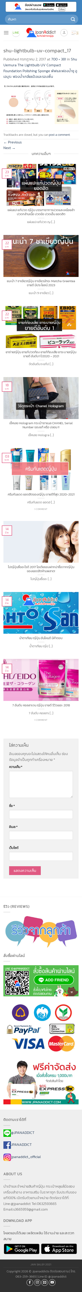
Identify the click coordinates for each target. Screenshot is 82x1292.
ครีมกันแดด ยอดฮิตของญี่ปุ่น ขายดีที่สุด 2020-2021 (41, 495)
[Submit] (73, 19)
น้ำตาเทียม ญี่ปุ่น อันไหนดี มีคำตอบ (41, 638)
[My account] (64, 32)
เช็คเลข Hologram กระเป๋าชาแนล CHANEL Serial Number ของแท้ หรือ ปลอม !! (41, 425)
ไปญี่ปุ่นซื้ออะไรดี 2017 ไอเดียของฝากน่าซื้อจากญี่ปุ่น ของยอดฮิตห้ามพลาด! (41, 569)
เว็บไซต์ (13, 847)
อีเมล (13, 826)
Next (9, 147)
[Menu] (6, 32)
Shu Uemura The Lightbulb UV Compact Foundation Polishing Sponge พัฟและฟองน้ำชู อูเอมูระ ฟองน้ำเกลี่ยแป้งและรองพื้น (40, 67)
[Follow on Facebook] (29, 1282)
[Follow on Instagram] (37, 1282)
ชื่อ (12, 805)
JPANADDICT (21, 1144)
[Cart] (75, 32)
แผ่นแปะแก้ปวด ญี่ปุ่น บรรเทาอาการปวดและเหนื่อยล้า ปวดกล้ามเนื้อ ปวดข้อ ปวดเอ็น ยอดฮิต (41, 212)
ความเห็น (15, 766)
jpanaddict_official (26, 1156)
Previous (12, 142)
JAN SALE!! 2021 (41, 1264)
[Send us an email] (44, 1282)
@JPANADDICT (22, 1132)
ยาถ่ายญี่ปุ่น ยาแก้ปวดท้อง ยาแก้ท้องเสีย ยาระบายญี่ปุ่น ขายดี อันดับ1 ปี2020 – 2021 (41, 354)
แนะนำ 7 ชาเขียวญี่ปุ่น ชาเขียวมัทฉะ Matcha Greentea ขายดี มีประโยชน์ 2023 (41, 283)
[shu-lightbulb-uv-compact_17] (41, 104)
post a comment (59, 135)
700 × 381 (58, 59)
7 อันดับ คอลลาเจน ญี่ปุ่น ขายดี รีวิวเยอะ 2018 (41, 705)
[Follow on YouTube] (52, 1282)
